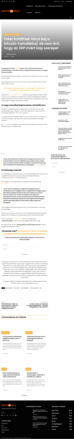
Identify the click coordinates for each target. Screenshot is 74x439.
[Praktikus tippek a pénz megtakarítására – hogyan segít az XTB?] (54, 113)
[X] (11, 1)
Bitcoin (11, 34)
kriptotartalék (9, 288)
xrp (40, 288)
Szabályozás (6, 332)
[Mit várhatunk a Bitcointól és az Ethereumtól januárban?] (54, 148)
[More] (18, 63)
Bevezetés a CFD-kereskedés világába (63, 120)
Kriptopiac (17, 34)
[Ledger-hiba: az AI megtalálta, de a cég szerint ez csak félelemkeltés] (54, 101)
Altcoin (6, 34)
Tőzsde (28, 369)
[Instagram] (7, 1)
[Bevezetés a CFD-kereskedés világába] (54, 121)
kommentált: (4, 183)
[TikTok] (9, 1)
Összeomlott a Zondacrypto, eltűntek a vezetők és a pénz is (36, 375)
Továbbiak (24, 395)
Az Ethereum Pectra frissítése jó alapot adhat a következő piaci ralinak (25, 232)
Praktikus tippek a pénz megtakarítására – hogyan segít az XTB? (64, 113)
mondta (38, 165)
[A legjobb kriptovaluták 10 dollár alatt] (54, 140)
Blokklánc (29, 332)
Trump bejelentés (34, 288)
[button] (71, 17)
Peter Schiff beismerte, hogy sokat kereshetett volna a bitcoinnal (11, 375)
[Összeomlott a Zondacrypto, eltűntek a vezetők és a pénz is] (37, 364)
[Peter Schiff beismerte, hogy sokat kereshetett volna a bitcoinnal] (12, 364)
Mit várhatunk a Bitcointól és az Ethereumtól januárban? (65, 148)
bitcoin (17, 68)
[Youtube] (14, 1)
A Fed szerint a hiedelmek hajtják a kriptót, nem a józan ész (12, 338)
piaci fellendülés (25, 288)
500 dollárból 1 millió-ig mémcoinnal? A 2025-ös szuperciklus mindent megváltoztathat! (9, 306)
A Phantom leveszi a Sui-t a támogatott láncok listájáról (36, 338)
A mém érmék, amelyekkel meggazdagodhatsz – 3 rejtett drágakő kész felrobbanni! (37, 305)
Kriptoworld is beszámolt (15, 95)
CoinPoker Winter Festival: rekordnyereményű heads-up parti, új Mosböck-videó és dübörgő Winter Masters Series (65, 131)
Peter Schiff (16, 288)
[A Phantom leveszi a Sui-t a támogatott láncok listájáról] (37, 327)
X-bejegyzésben (17, 219)
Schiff (5, 124)
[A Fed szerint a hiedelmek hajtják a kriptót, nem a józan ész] (12, 327)
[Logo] (12, 11)
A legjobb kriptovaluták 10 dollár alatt (65, 139)
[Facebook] (4, 1)
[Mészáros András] (5, 54)
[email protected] (10, 412)
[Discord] (2, 1)
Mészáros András (11, 54)
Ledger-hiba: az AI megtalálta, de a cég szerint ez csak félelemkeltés (63, 101)
